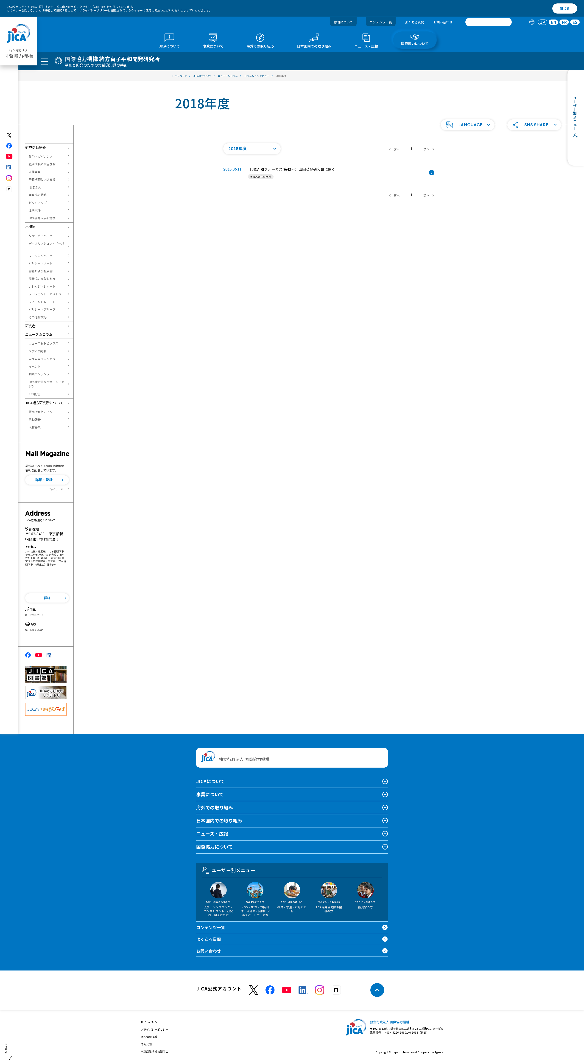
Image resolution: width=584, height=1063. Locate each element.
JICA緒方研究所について (44, 402)
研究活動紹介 (35, 147)
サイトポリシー (150, 1022)
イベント (35, 366)
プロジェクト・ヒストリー (46, 294)
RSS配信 (34, 394)
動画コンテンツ (39, 374)
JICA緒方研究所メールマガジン (46, 384)
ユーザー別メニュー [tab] (233, 870)
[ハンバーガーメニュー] (44, 61)
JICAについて (210, 781)
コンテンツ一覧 (380, 22)
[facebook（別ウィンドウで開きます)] (9, 146)
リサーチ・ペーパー (42, 235)
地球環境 (35, 187)
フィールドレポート (42, 302)
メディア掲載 (37, 351)
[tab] (531, 22)
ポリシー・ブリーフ (42, 309)
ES (575, 22)
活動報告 (35, 419)
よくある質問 (414, 22)
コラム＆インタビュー (44, 358)
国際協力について (214, 846)
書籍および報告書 (41, 271)
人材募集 (35, 427)
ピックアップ (38, 202)
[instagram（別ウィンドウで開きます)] (9, 178)
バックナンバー (57, 489)
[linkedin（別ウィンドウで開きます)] (9, 167)
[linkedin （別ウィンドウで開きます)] (303, 990)
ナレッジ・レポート (42, 286)
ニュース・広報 (212, 833)
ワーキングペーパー (42, 255)
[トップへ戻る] (377, 990)
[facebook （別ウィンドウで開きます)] (270, 990)
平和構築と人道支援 (42, 179)
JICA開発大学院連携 (42, 218)
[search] (488, 22)
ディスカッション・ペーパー (46, 245)
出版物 (30, 226)
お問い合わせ (443, 22)
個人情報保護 (149, 1037)
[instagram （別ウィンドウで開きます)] (319, 990)
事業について (210, 794)
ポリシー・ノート (41, 263)
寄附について (343, 22)
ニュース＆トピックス (43, 343)
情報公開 (146, 1044)
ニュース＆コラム (39, 334)
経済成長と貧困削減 (42, 164)
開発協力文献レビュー (44, 278)
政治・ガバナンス (41, 156)
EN (553, 22)
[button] (468, 124)
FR (564, 22)
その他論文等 (38, 317)
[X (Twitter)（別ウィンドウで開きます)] (9, 135)
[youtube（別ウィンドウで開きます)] (9, 156)
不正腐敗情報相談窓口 (154, 1051)
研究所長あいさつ (41, 411)
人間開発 (35, 172)
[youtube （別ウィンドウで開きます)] (286, 990)
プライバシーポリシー (93, 10)
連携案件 (35, 210)
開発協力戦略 (38, 195)
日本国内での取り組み (219, 820)
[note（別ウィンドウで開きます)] (9, 189)
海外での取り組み (214, 807)
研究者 (30, 325)
